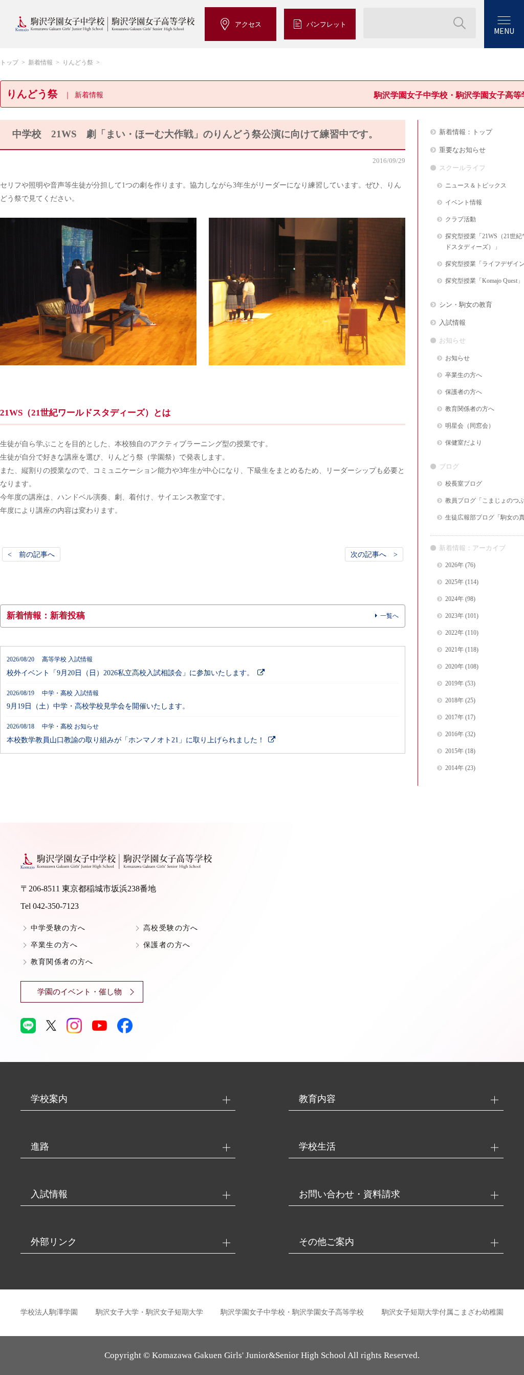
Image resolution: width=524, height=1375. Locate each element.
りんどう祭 (77, 62)
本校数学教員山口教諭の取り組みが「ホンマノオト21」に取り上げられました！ (136, 733)
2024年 (454, 599)
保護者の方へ (463, 392)
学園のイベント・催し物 (79, 992)
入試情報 (452, 322)
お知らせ (457, 358)
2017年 (454, 717)
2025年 (454, 582)
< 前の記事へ (31, 554)
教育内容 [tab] (317, 1099)
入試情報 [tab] (49, 1194)
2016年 (454, 734)
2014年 (454, 768)
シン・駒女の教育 (465, 304)
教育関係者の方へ (469, 409)
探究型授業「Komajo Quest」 (484, 281)
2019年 (454, 683)
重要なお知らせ (462, 150)
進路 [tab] (40, 1146)
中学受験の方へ (58, 928)
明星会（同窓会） (469, 426)
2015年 (454, 751)
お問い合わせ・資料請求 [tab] (349, 1194)
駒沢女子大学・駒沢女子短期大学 (149, 1312)
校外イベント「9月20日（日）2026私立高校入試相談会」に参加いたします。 (130, 666)
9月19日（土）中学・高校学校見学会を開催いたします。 (98, 700)
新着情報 (40, 62)
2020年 (454, 666)
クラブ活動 (460, 219)
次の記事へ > (374, 554)
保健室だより (463, 443)
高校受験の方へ (171, 928)
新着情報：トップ (465, 132)
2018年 (454, 700)
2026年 (454, 565)
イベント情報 (463, 202)
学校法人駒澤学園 (49, 1312)
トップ (9, 62)
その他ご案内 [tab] (326, 1242)
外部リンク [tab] (54, 1242)
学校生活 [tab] (317, 1146)
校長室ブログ (463, 484)
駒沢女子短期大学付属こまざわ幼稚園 (443, 1312)
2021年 (454, 650)
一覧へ (389, 615)
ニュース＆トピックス (476, 185)
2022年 (454, 633)
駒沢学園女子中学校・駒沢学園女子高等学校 (292, 1312)
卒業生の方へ (463, 375)
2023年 (454, 616)
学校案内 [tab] (49, 1099)
